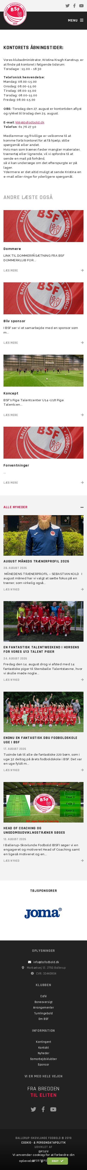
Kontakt (43, 1048)
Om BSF (44, 1019)
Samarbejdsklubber (43, 1059)
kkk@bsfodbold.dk (30, 122)
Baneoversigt (44, 1002)
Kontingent (43, 1042)
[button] (42, 1161)
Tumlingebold (43, 1013)
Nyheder (43, 1053)
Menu (73, 20)
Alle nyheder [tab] (15, 507)
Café (43, 996)
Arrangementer (43, 1007)
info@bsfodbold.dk (46, 962)
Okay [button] (55, 1161)
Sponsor (43, 1064)
